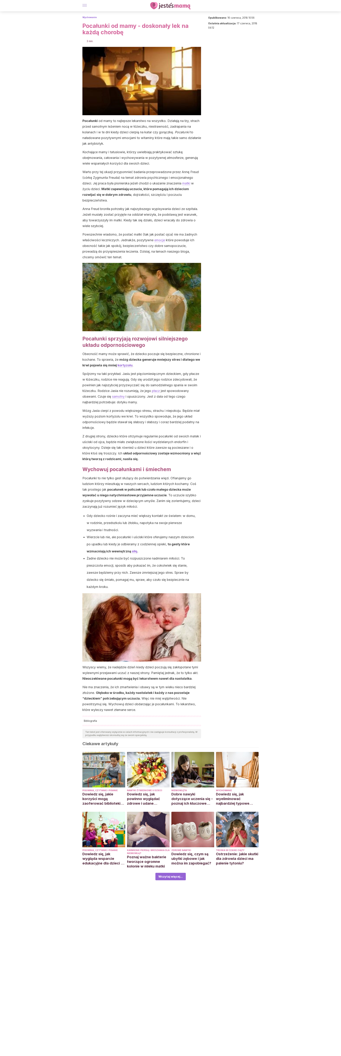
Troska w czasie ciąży (230, 850)
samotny (118, 396)
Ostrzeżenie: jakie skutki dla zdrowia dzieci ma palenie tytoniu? (237, 858)
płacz (156, 391)
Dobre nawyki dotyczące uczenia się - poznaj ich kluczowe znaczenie (192, 799)
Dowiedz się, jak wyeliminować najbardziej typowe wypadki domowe (232, 799)
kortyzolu (125, 365)
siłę (134, 551)
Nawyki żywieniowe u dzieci (144, 790)
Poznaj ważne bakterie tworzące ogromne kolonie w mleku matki (146, 861)
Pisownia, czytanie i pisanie (100, 790)
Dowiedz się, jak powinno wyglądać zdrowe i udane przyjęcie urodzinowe (145, 799)
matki (186, 183)
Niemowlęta (179, 790)
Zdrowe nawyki (181, 850)
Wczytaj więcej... (170, 876)
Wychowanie (89, 17)
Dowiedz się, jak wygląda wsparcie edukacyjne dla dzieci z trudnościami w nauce (102, 859)
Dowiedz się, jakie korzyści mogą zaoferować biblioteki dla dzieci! (101, 799)
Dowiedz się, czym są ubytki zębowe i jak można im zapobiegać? (191, 858)
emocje (159, 240)
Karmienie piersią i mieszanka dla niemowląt (148, 852)
